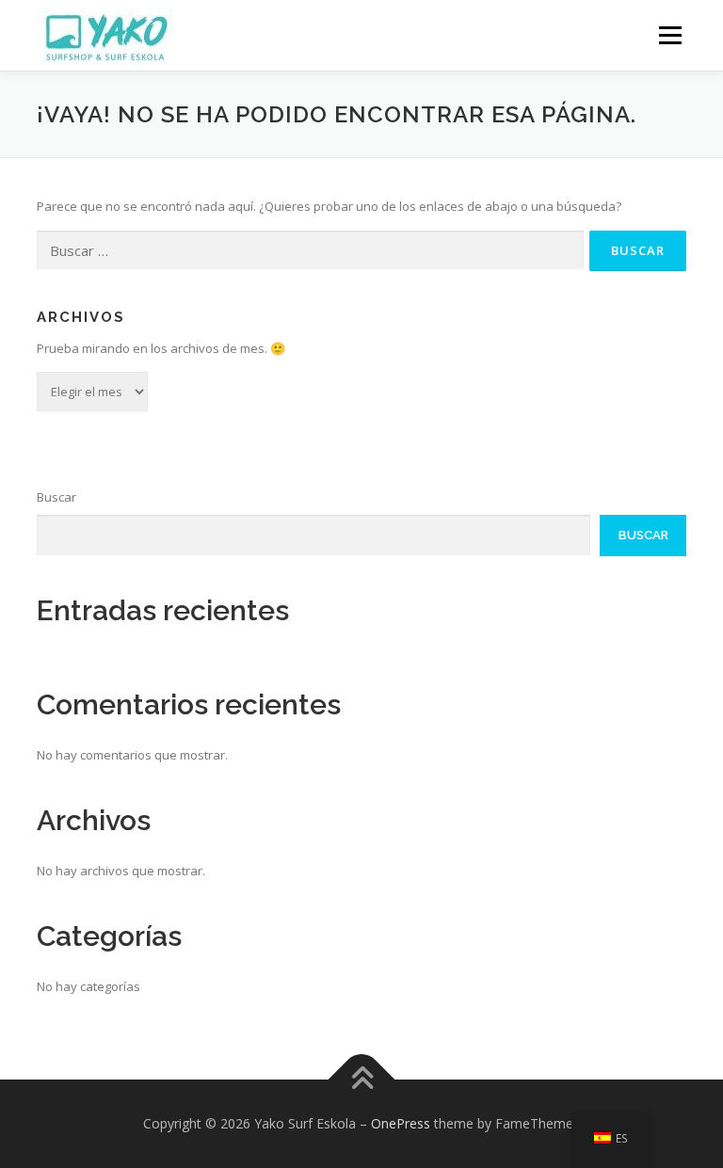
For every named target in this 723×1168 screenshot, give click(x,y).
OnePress (400, 1123)
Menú (669, 34)
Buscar (56, 496)
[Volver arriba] (362, 1079)
